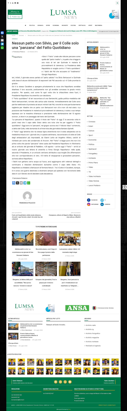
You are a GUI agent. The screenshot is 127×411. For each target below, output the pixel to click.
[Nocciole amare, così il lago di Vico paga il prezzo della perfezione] (46, 238)
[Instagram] (60, 382)
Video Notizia (94, 181)
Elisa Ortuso (13, 346)
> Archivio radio (90, 325)
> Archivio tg (89, 329)
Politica (32, 25)
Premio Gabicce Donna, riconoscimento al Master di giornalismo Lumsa (106, 66)
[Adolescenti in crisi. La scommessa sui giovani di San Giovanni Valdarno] (22, 238)
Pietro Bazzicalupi (27, 330)
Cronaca (40, 25)
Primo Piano (93, 163)
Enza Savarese (26, 339)
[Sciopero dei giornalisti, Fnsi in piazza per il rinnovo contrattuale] (46, 269)
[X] (2, 36)
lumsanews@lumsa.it (17, 400)
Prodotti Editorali (79, 400)
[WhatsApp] (2, 48)
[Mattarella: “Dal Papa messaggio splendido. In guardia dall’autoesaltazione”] (92, 100)
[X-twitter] (65, 382)
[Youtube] (15, 3)
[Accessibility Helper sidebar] (125, 187)
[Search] (117, 3)
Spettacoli (82, 25)
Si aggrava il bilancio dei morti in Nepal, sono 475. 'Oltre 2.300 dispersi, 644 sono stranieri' (72, 31)
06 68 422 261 (15, 397)
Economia (56, 25)
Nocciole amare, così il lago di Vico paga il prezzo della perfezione (46, 252)
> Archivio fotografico (92, 333)
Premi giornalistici (79, 398)
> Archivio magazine (91, 337)
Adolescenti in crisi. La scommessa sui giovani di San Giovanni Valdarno (22, 252)
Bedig (69, 409)
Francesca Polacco (19, 51)
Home (13, 35)
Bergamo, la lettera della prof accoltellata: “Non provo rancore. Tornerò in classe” (23, 283)
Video (91, 167)
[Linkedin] (12, 3)
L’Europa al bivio (92, 78)
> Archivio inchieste (91, 342)
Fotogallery (93, 154)
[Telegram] (2, 44)
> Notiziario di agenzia (92, 346)
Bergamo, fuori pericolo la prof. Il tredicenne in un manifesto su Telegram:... (70, 283)
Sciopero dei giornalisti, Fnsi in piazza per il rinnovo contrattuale (46, 283)
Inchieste (65, 25)
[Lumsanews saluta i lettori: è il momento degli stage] (69, 238)
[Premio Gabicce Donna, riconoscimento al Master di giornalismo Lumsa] (92, 65)
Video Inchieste (95, 176)
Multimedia (98, 25)
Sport (90, 25)
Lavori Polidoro (94, 185)
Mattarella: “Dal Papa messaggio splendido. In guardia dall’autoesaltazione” (106, 101)
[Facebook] (8, 3)
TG (90, 172)
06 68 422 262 (17, 395)
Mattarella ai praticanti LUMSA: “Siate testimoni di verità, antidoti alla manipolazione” (99, 88)
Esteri (48, 25)
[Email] (18, 3)
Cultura (73, 25)
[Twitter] (10, 3)
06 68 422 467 (49, 393)
